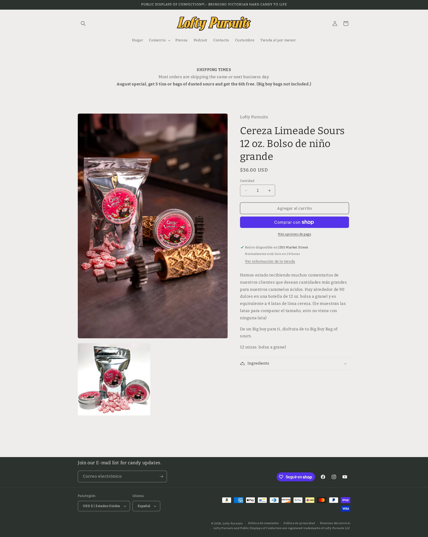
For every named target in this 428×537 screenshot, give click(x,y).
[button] (83, 23)
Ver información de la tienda (270, 261)
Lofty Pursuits (233, 523)
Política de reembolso (263, 523)
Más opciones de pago (294, 234)
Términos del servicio (335, 523)
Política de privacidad (299, 523)
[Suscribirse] (161, 476)
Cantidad (247, 181)
